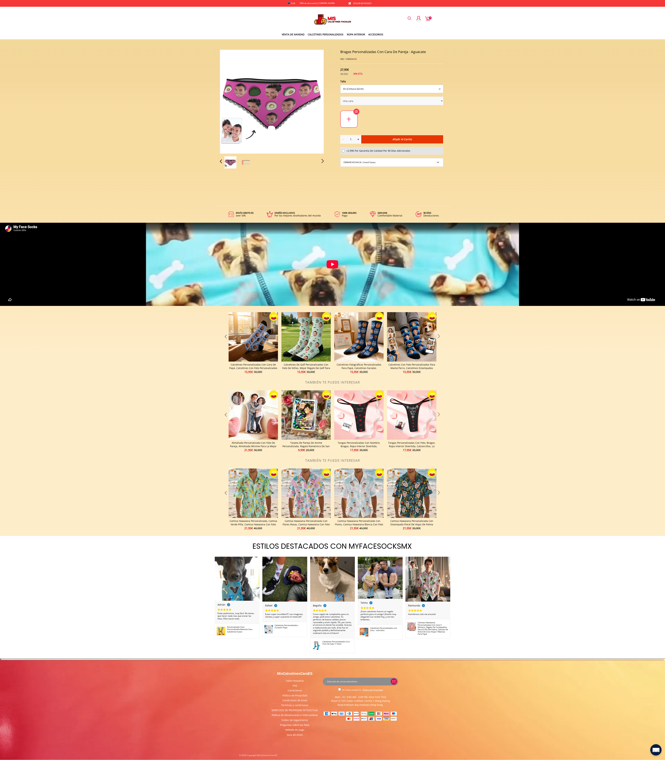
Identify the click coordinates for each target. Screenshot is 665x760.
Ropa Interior (356, 34)
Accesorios (375, 34)
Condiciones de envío (294, 700)
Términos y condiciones (294, 705)
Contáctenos (295, 690)
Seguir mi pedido (362, 3)
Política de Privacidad (294, 695)
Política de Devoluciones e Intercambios (295, 715)
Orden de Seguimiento (295, 720)
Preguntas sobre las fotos (294, 725)
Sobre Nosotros (295, 680)
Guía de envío (295, 734)
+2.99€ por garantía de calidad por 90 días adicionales (378, 150)
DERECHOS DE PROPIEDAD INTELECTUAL (295, 710)
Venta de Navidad (293, 34)
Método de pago (294, 729)
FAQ (294, 685)
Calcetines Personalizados (325, 34)
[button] (228, 101)
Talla (343, 81)
